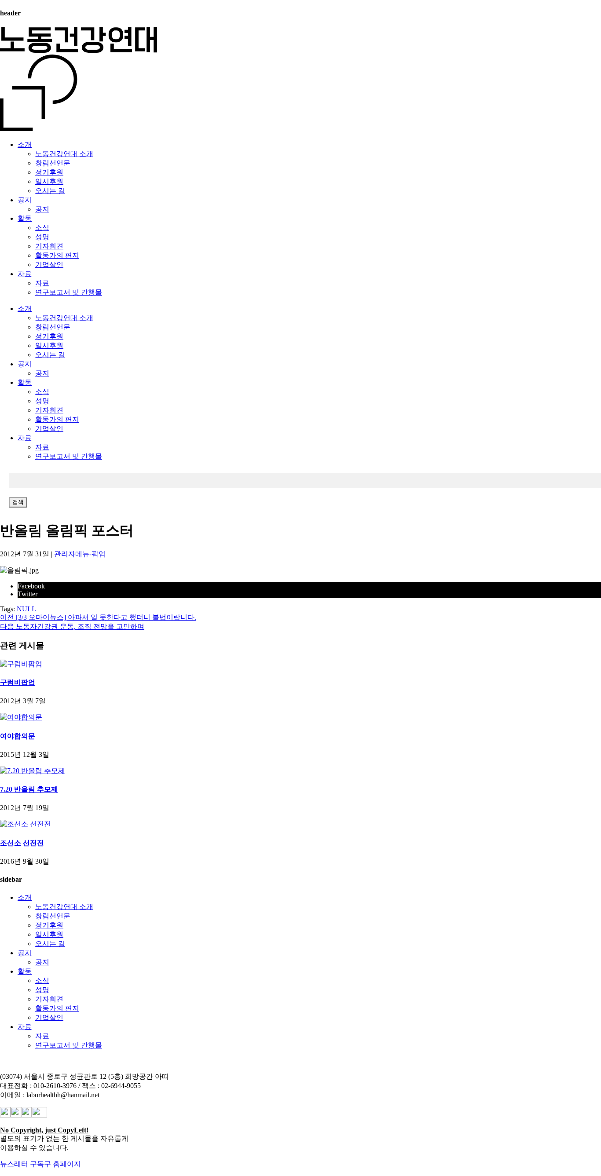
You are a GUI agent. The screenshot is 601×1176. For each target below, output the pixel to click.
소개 (25, 144)
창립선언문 (52, 163)
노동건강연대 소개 (64, 153)
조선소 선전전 (22, 843)
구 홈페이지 (62, 1164)
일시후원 (49, 181)
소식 (42, 227)
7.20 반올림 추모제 (29, 789)
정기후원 (49, 172)
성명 (42, 237)
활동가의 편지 (57, 255)
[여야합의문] (21, 717)
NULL (26, 609)
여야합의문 (17, 736)
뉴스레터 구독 (22, 1164)
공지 (25, 200)
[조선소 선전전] (25, 824)
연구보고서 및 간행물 (68, 292)
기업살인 (49, 264)
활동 (25, 218)
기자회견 (49, 246)
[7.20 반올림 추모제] (32, 770)
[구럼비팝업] (21, 664)
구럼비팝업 (17, 682)
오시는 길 (50, 190)
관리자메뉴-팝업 (80, 554)
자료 (25, 274)
